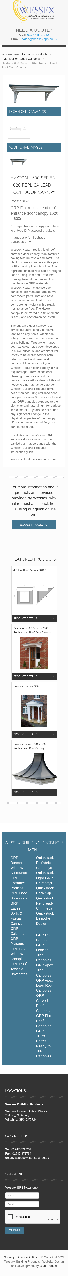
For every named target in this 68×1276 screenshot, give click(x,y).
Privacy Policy (27, 1257)
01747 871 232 (38, 35)
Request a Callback (34, 524)
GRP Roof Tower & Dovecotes (18, 969)
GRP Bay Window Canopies (17, 954)
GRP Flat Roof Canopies (43, 1021)
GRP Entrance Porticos (17, 883)
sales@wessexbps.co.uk (39, 39)
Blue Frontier (48, 1266)
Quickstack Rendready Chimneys (45, 903)
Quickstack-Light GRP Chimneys (45, 878)
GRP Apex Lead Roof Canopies (44, 985)
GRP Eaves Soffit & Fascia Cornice (16, 913)
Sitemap (9, 1257)
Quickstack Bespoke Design (45, 918)
